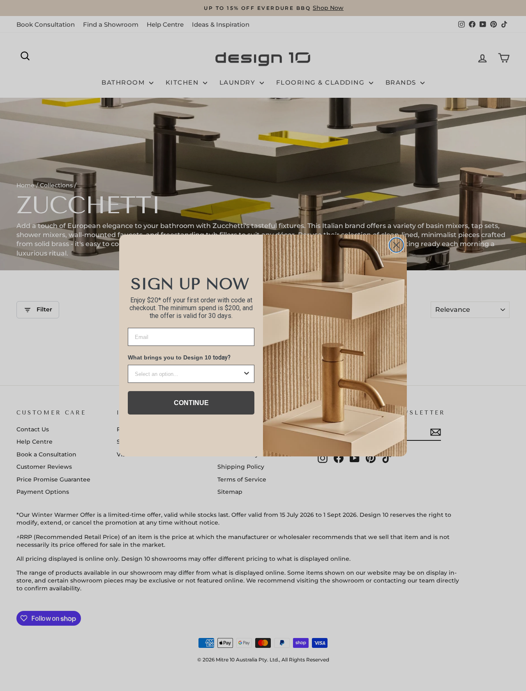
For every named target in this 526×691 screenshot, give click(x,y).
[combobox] (188, 373)
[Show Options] (246, 373)
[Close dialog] (396, 245)
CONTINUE (191, 402)
